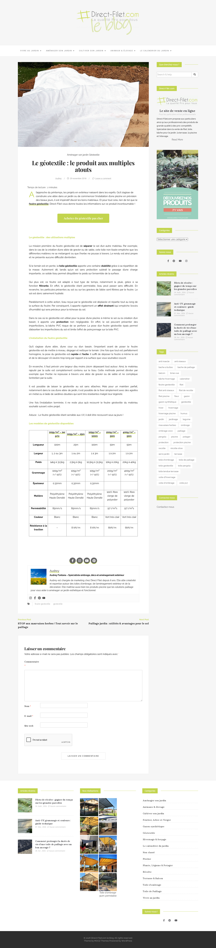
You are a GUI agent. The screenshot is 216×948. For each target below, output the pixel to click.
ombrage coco (166, 431)
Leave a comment (103, 178)
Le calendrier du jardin (155, 51)
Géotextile (94, 155)
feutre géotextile (39, 203)
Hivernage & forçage (154, 839)
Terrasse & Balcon (153, 878)
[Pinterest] (94, 561)
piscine (174, 437)
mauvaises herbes (167, 425)
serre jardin (164, 454)
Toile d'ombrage (152, 884)
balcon (162, 373)
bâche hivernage (167, 379)
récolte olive (176, 448)
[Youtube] (87, 561)
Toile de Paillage (152, 891)
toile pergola (184, 466)
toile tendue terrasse (169, 471)
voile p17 (183, 483)
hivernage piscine (167, 413)
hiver (161, 408)
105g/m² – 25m (76, 434)
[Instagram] (80, 561)
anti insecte (164, 361)
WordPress (126, 941)
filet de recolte (186, 390)
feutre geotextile (42, 604)
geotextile (58, 604)
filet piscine (164, 396)
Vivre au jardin (30, 51)
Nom (27, 706)
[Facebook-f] (72, 561)
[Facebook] (35, 598)
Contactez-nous (165, 506)
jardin (161, 419)
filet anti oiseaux (166, 390)
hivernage (173, 408)
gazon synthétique (167, 402)
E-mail (28, 716)
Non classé (149, 852)
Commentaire (31, 663)
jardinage (173, 419)
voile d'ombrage (166, 483)
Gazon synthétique (153, 826)
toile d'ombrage (166, 460)
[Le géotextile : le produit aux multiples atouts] (83, 104)
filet (181, 384)
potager (186, 437)
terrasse (178, 454)
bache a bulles (166, 367)
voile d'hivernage (167, 477)
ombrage (185, 425)
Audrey (58, 178)
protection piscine (182, 442)
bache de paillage (186, 367)
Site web (28, 726)
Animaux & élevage (122, 51)
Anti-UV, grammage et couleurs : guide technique (185, 306)
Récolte (147, 871)
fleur (176, 396)
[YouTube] (180, 261)
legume (186, 419)
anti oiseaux (180, 361)
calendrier (185, 379)
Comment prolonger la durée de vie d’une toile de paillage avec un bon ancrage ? (53, 844)
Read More (177, 139)
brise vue (174, 373)
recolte (162, 448)
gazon (187, 396)
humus (184, 413)
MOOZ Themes (101, 941)
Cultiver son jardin (91, 51)
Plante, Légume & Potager (158, 865)
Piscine (147, 858)
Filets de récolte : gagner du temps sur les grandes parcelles (185, 286)
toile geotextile (166, 466)
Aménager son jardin (59, 51)
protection (164, 442)
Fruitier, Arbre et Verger (157, 820)
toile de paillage (186, 460)
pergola (162, 437)
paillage (181, 431)
